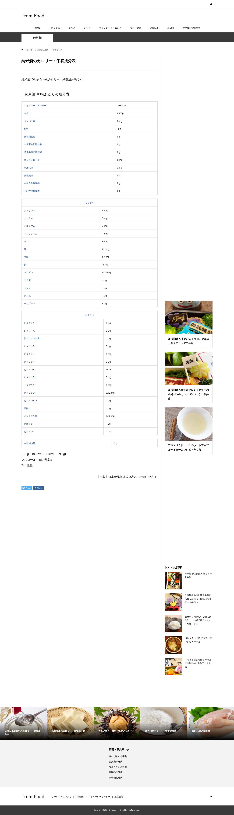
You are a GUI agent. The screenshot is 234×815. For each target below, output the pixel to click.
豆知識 (170, 27)
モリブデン (29, 303)
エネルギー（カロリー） (36, 105)
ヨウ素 (27, 280)
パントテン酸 (30, 415)
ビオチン (28, 423)
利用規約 (79, 796)
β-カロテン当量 (32, 338)
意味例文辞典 (115, 777)
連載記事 (154, 27)
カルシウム (29, 225)
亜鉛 (26, 256)
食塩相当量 (29, 443)
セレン (27, 287)
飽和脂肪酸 (29, 136)
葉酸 (26, 408)
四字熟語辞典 (115, 772)
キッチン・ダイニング (110, 27)
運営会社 (118, 796)
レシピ (87, 27)
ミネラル (89, 202)
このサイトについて (61, 796)
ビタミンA (29, 322)
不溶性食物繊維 (32, 190)
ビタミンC (29, 431)
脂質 (26, 128)
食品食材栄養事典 (191, 27)
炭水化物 (28, 167)
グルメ (72, 27)
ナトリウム (29, 210)
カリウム (28, 218)
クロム (27, 295)
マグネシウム (30, 233)
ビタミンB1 (30, 369)
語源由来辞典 (115, 761)
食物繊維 (28, 175)
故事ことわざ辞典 (118, 766)
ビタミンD (29, 346)
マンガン (28, 272)
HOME (37, 27)
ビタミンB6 (30, 392)
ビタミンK (29, 361)
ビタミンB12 (30, 400)
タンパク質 (29, 121)
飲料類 (37, 38)
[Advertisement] (189, 175)
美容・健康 (135, 27)
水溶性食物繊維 (32, 183)
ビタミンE (29, 353)
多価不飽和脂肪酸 (33, 152)
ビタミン (89, 315)
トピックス (54, 27)
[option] (23, 723)
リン (26, 241)
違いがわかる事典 (118, 756)
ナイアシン (29, 384)
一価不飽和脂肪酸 (33, 144)
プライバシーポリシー (99, 796)
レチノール (29, 330)
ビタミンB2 (30, 377)
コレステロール (32, 159)
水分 (26, 113)
